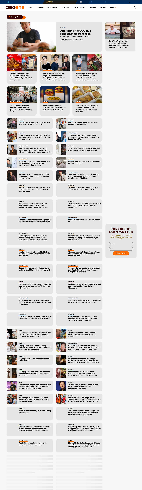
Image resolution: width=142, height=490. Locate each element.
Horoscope (80, 7)
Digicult (92, 7)
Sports (103, 7)
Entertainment (53, 7)
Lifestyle (67, 7)
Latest (31, 7)
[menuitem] (31, 7)
